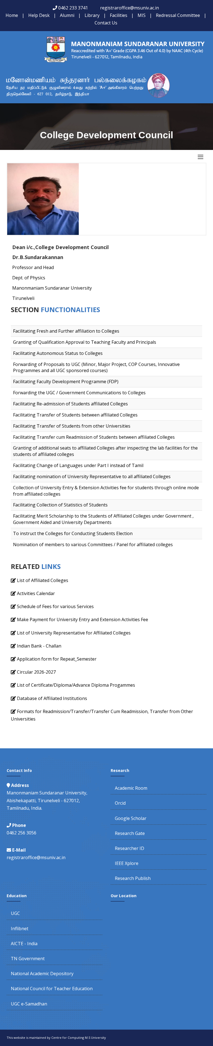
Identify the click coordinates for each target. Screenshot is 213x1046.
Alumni (67, 15)
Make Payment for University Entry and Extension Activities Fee (82, 619)
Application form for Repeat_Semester (57, 659)
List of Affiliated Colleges (42, 580)
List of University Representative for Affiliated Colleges (74, 633)
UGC (15, 913)
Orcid (120, 803)
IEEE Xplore (126, 863)
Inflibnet (19, 928)
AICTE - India (24, 943)
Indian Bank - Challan (39, 646)
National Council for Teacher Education (52, 988)
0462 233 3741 (73, 8)
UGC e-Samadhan (29, 1004)
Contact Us (106, 23)
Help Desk (39, 15)
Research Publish (133, 878)
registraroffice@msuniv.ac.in (129, 8)
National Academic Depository (42, 973)
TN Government (28, 958)
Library (92, 15)
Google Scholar (130, 818)
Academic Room (131, 788)
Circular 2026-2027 (36, 672)
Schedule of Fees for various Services (55, 606)
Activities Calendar (36, 593)
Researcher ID (129, 848)
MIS (142, 15)
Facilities (118, 15)
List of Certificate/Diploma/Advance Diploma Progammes (76, 685)
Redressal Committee (178, 15)
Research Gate (130, 833)
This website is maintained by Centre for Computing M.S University (56, 1037)
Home (12, 15)
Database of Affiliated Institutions (52, 698)
